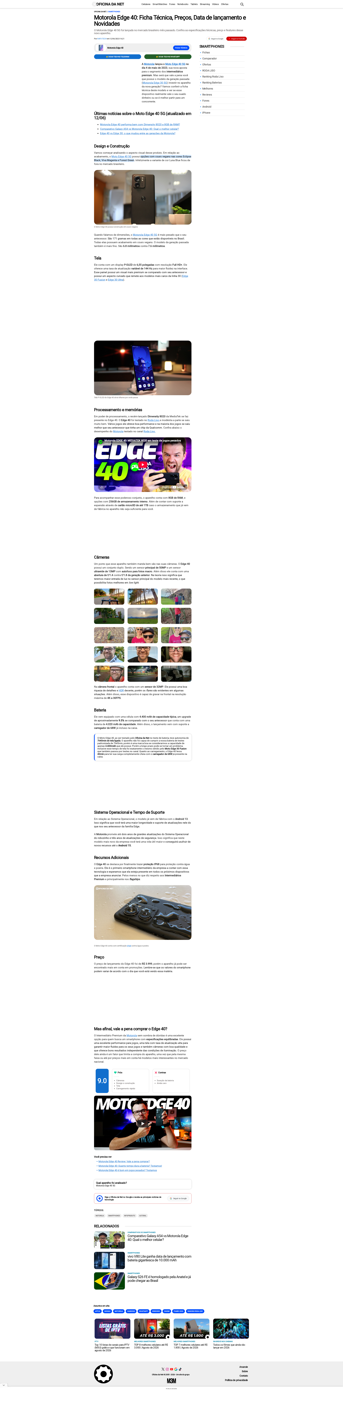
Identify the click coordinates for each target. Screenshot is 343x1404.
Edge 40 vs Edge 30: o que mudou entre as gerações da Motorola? (137, 133)
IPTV (96, 1341)
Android (206, 106)
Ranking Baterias (212, 82)
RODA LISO (208, 70)
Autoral (142, 1216)
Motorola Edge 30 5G (155, 82)
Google (107, 1311)
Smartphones (114, 12)
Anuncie (243, 1366)
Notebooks (182, 4)
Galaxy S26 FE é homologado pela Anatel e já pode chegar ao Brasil (159, 1278)
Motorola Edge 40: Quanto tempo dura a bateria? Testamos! (130, 1166)
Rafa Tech (102, 39)
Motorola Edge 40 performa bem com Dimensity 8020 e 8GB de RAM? (140, 124)
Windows (156, 1311)
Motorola (149, 64)
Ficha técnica (181, 48)
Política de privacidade (236, 1380)
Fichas (206, 52)
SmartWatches (160, 4)
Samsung (131, 1311)
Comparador (209, 58)
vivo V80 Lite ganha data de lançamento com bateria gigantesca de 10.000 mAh (159, 1258)
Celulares (145, 4)
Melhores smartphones (145, 1341)
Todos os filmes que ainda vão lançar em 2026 (229, 1346)
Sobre (245, 1371)
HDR (121, 690)
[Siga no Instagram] (167, 1369)
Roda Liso (154, 420)
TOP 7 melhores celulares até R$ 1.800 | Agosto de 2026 (190, 1346)
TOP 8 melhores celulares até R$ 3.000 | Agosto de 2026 (151, 1346)
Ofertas (224, 4)
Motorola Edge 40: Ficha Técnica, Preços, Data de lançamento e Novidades (170, 20)
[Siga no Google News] (176, 1369)
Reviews (207, 94)
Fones (172, 4)
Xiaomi (166, 1311)
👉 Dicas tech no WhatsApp (168, 57)
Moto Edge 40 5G (175, 64)
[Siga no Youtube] (171, 1369)
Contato (244, 1375)
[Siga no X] (163, 1369)
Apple (97, 1311)
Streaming (205, 4)
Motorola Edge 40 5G (145, 234)
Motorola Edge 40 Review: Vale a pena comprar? (124, 1161)
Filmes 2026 (178, 1311)
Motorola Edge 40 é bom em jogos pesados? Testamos (127, 1170)
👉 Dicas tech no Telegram (117, 57)
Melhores (207, 88)
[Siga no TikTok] (180, 1369)
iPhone (206, 112)
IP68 (129, 946)
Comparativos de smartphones (142, 1232)
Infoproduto (129, 1216)
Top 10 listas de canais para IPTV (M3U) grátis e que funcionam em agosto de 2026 (112, 1347)
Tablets (194, 4)
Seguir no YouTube (238, 39)
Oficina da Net (100, 12)
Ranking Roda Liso (212, 76)
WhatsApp (143, 1311)
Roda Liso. (149, 431)
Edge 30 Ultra (115, 279)
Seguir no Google (217, 39)
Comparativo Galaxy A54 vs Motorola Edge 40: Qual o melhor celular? (139, 128)
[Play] (142, 1123)
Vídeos (215, 4)
